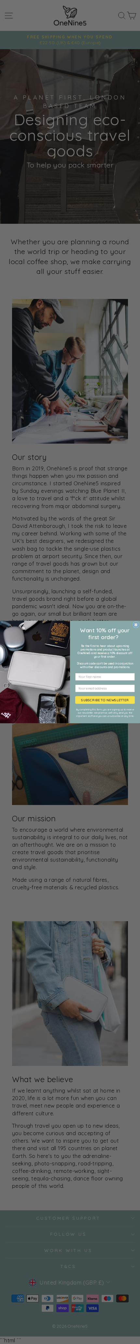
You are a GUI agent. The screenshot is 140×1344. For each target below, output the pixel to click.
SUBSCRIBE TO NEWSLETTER (105, 700)
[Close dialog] (135, 624)
